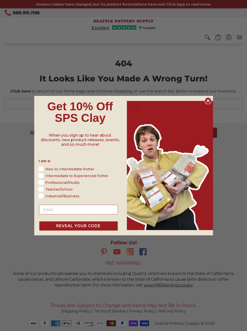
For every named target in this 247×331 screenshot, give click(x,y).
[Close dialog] (208, 101)
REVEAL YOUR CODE (78, 226)
